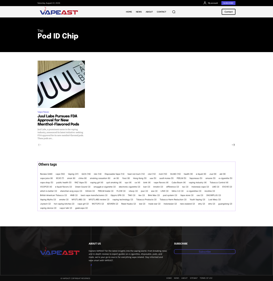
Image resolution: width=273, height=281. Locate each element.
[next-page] (233, 145)
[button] (174, 12)
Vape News (43, 111)
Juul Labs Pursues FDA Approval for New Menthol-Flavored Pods (58, 120)
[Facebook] (91, 265)
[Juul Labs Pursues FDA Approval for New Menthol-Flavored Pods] (61, 84)
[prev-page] (40, 145)
